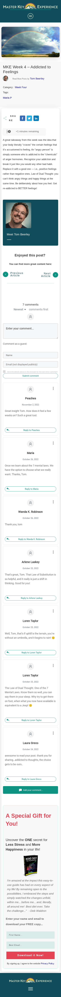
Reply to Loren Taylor (32, 652)
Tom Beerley (37, 78)
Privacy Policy (47, 963)
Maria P (7, 97)
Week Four (21, 87)
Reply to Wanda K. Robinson (31, 539)
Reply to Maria (31, 489)
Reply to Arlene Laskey (31, 598)
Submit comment (30, 376)
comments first (38, 309)
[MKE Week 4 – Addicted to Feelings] (30, 42)
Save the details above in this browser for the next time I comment (32, 372)
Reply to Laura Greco (31, 779)
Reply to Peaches (31, 430)
